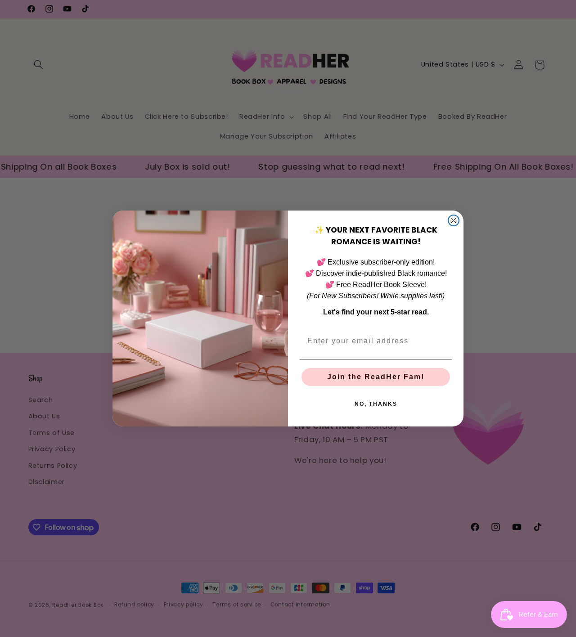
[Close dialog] (453, 220)
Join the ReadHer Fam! (375, 377)
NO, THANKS (376, 404)
